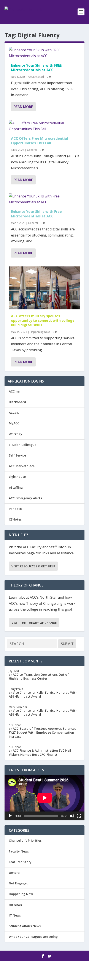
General (32, 150)
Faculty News (19, 851)
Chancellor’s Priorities (25, 840)
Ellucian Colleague (22, 445)
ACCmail (15, 391)
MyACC (14, 423)
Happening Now (40, 332)
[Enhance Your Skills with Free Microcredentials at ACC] (44, 199)
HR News (15, 905)
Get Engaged (36, 77)
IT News (15, 915)
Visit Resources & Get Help (33, 566)
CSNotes (15, 519)
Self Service (17, 455)
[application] (45, 797)
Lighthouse (17, 477)
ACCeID (14, 413)
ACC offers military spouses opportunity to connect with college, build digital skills (43, 320)
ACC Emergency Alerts (25, 498)
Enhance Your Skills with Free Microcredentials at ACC (36, 213)
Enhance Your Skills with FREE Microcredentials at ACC (36, 67)
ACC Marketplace (22, 466)
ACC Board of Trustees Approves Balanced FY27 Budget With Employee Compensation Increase (42, 732)
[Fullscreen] (79, 816)
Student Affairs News (25, 926)
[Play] (10, 816)
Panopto (15, 509)
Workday (15, 434)
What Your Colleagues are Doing (33, 937)
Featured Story (20, 862)
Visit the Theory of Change (34, 623)
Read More (23, 106)
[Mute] (72, 816)
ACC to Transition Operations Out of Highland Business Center (39, 676)
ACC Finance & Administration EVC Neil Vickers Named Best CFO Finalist (40, 752)
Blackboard (17, 402)
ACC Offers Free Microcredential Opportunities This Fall (39, 140)
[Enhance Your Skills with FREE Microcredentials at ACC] (44, 53)
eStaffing (16, 487)
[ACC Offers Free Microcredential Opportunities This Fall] (44, 126)
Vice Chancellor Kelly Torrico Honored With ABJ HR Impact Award (43, 694)
